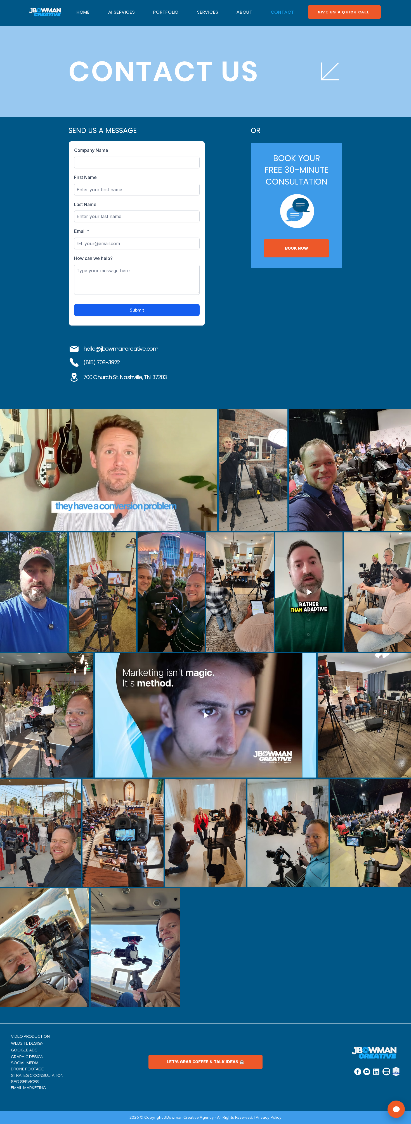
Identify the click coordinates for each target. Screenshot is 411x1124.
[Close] (330, 71)
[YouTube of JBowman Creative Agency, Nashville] (366, 1071)
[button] (207, 12)
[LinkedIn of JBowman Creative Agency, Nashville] (376, 1071)
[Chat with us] (396, 1109)
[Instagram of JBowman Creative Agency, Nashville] (358, 1071)
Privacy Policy (269, 1117)
